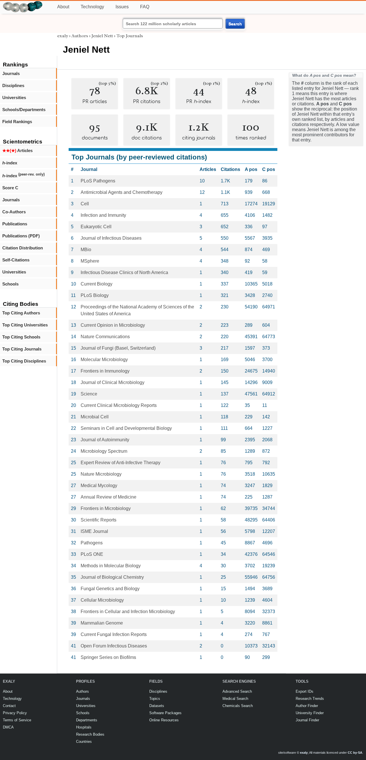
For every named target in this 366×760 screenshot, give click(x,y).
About (63, 6)
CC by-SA (355, 752)
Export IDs (304, 691)
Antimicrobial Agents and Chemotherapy (121, 192)
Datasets (156, 706)
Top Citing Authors (21, 312)
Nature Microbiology (101, 474)
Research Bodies (90, 734)
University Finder (310, 713)
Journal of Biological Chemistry (112, 577)
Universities (14, 97)
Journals (11, 73)
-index (9, 162)
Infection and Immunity (103, 215)
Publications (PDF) (21, 235)
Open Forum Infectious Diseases (114, 645)
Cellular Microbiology (102, 600)
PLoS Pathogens (98, 180)
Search (235, 23)
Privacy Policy (15, 713)
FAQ (144, 6)
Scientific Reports (98, 519)
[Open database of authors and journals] (23, 3)
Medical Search (235, 698)
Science (89, 393)
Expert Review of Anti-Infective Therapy (120, 462)
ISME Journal (94, 531)
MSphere (90, 261)
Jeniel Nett (102, 36)
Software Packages (165, 713)
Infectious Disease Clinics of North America (124, 272)
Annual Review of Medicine (108, 497)
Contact (9, 706)
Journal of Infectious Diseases (111, 238)
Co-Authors (14, 211)
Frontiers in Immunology (105, 371)
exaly (62, 36)
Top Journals (129, 36)
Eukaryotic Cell (96, 226)
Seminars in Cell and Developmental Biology (126, 428)
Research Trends (310, 698)
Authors (79, 36)
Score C (10, 187)
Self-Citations (15, 259)
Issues (122, 6)
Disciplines (13, 85)
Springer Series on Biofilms (108, 657)
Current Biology (96, 283)
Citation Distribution (22, 247)
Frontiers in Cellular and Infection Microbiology (128, 611)
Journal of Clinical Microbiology (112, 382)
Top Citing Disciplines (24, 361)
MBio (86, 249)
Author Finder (307, 706)
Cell (85, 203)
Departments (86, 720)
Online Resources (164, 720)
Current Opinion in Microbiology (113, 325)
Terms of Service (17, 720)
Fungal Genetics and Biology (110, 588)
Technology (92, 6)
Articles (17, 150)
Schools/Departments (23, 109)
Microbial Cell (95, 416)
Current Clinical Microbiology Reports (119, 405)
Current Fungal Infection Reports (114, 634)
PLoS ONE (92, 554)
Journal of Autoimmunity (105, 439)
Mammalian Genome (102, 623)
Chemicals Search (237, 706)
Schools (10, 283)
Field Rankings (17, 121)
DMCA (8, 727)
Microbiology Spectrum (104, 451)
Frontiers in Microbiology (106, 508)
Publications (14, 223)
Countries (84, 741)
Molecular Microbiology (104, 359)
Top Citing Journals (21, 348)
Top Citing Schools (21, 336)
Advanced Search (237, 691)
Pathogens (92, 542)
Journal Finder (307, 720)
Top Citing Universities (25, 324)
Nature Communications (105, 336)
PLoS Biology (95, 295)
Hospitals (84, 727)
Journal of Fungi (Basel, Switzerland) (118, 348)
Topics (154, 698)
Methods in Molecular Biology (111, 565)
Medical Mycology (99, 485)
